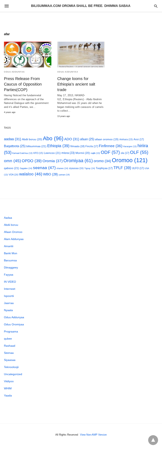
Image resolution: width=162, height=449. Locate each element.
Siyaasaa (9, 359)
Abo (53, 138)
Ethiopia (58, 146)
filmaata (77, 146)
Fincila (91, 146)
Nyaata (8, 310)
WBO (50, 174)
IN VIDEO (10, 281)
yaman (64, 174)
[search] (156, 6)
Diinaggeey (11, 267)
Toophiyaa (104, 168)
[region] (81, 19)
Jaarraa (9, 303)
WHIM (8, 388)
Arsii (139, 139)
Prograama (11, 331)
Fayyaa (8, 274)
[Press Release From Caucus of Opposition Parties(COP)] (27, 54)
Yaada (8, 395)
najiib (95, 153)
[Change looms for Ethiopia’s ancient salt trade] (81, 54)
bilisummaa (36, 146)
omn (12, 160)
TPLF (122, 168)
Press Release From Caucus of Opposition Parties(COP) (23, 84)
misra (68, 152)
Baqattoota (14, 146)
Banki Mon (10, 253)
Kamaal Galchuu (22, 153)
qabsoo (11, 168)
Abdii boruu (32, 139)
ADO (71, 139)
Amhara (126, 139)
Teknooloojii (11, 367)
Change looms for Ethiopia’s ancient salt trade (76, 84)
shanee (62, 168)
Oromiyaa (78, 160)
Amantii (8, 246)
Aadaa (8, 217)
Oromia (52, 161)
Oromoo (130, 160)
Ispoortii (9, 295)
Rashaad (9, 345)
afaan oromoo (107, 139)
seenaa (44, 167)
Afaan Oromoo (13, 231)
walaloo (30, 174)
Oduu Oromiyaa (14, 324)
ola (125, 153)
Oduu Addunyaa (14, 72)
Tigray (89, 168)
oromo (102, 161)
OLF (139, 152)
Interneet (9, 288)
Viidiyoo (9, 381)
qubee (8, 338)
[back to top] (153, 440)
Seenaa (9, 352)
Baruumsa (10, 260)
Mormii (82, 152)
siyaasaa (76, 168)
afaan (87, 139)
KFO (38, 153)
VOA (13, 174)
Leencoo (52, 152)
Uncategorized (13, 374)
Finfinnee (110, 146)
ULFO (138, 168)
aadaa (12, 139)
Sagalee (26, 168)
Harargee (130, 146)
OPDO (32, 161)
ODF (110, 152)
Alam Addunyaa (14, 239)
